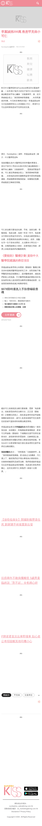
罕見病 (17, 695)
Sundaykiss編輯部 (8, 47)
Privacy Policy (26, 811)
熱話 (3, 41)
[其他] (39, 42)
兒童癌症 (29, 695)
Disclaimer (15, 811)
